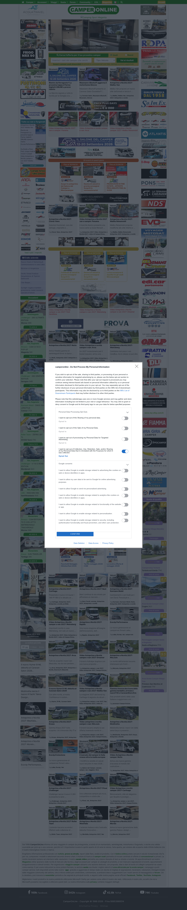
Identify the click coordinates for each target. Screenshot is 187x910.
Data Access (93, 543)
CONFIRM (75, 534)
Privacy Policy (107, 543)
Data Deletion (79, 543)
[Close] (137, 367)
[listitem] (93, 412)
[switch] (125, 418)
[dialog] (93, 455)
